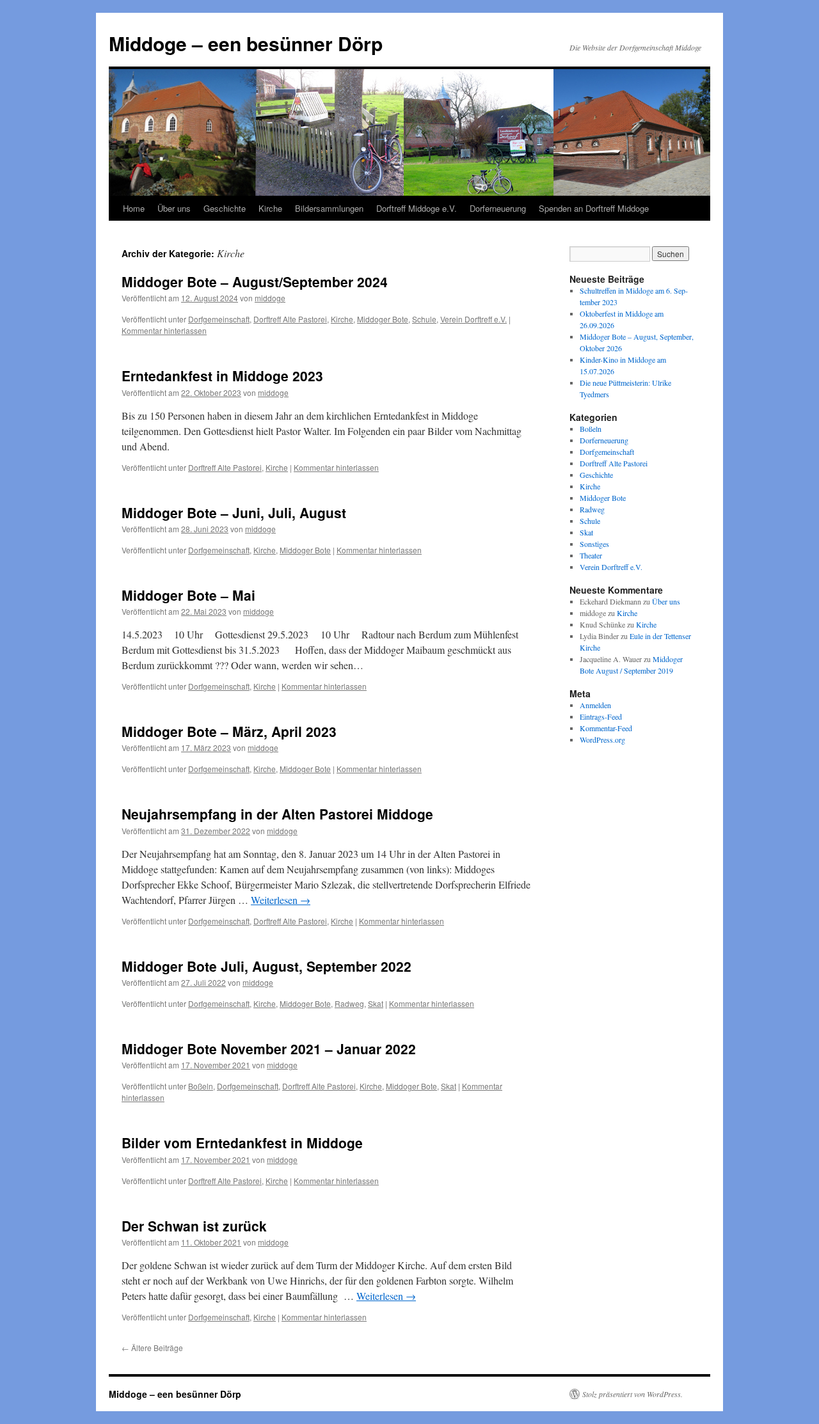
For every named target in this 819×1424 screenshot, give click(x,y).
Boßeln (200, 1085)
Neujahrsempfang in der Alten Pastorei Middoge (277, 813)
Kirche (270, 208)
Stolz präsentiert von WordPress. (632, 1394)
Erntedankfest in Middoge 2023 (222, 375)
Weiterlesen (280, 899)
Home (134, 208)
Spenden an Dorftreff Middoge (594, 208)
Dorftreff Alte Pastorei (290, 318)
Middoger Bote (382, 318)
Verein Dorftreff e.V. (473, 318)
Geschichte (224, 208)
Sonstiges (594, 544)
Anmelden (595, 705)
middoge (270, 297)
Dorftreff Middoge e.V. (416, 208)
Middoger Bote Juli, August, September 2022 (266, 966)
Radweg (349, 1003)
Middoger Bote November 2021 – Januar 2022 (269, 1048)
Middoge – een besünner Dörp (246, 43)
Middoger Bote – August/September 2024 (255, 281)
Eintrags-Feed (601, 716)
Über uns (174, 208)
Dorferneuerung (498, 208)
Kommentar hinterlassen (164, 330)
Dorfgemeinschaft (219, 318)
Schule (424, 318)
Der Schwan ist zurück (194, 1225)
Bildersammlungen (329, 208)
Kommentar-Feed (606, 728)
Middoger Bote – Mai (188, 595)
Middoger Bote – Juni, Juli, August (234, 512)
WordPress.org (602, 739)
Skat (375, 1003)
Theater (591, 555)
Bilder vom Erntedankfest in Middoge (242, 1142)
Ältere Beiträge (152, 1347)
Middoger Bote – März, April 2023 (229, 731)
